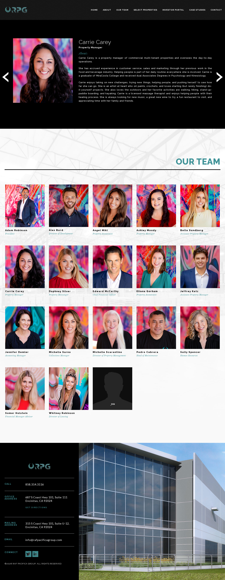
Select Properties (145, 10)
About (107, 10)
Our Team (122, 10)
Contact (216, 10)
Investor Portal (173, 10)
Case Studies (197, 10)
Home (94, 10)
